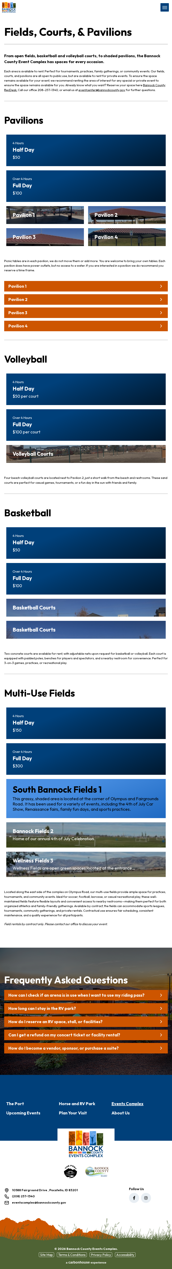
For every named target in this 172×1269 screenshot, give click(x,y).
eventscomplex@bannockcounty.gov (39, 1202)
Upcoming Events (23, 1112)
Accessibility (125, 1255)
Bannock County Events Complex (27, 7)
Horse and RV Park (77, 1103)
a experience (86, 1262)
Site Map (46, 1255)
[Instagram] (146, 1198)
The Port (15, 1103)
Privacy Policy (101, 1255)
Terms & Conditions (72, 1255)
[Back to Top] (165, 1256)
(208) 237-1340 (23, 1196)
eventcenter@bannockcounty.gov (101, 90)
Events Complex (127, 1103)
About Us (121, 1112)
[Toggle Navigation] (164, 7)
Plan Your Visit (73, 1112)
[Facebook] (134, 1198)
